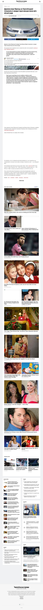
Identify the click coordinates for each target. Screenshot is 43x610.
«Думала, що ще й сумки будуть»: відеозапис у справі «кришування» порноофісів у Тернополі (13, 498)
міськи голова (26, 177)
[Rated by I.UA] (21, 604)
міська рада (21, 177)
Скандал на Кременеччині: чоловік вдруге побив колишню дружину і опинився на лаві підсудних (13, 519)
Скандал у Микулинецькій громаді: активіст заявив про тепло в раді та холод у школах (32, 575)
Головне (6, 465)
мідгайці (16, 177)
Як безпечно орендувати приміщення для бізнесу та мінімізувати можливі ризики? (9, 468)
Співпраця (21, 598)
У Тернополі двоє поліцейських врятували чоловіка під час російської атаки (13, 523)
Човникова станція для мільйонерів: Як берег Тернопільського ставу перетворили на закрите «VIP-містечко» (14, 511)
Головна (5, 6)
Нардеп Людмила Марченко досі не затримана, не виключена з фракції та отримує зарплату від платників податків (32, 532)
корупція (30, 465)
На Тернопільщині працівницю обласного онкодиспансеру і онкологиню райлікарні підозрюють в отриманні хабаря (11, 562)
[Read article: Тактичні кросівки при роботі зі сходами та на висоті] (5, 515)
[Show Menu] (3, 1)
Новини (8, 6)
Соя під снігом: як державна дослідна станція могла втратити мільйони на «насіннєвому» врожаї (13, 507)
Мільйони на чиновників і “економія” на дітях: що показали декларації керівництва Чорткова (13, 541)
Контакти (21, 597)
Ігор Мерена (12, 177)
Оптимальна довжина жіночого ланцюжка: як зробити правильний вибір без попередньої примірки (13, 482)
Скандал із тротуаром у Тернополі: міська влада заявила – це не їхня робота (32, 579)
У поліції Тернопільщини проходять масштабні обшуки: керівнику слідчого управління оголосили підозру (13, 503)
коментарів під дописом (9, 130)
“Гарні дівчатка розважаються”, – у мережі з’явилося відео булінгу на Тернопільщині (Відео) (32, 522)
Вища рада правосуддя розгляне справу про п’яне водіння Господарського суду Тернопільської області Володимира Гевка (32, 537)
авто (8, 177)
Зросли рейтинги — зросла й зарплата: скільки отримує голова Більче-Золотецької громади (13, 537)
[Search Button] (39, 1)
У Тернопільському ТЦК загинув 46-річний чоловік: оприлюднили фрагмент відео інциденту (21, 468)
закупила (30, 165)
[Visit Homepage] (21, 2)
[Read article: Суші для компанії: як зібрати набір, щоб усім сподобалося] (5, 486)
